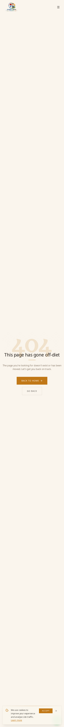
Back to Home (30, 380)
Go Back (32, 391)
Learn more (16, 720)
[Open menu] (58, 7)
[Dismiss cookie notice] (56, 710)
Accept (46, 710)
